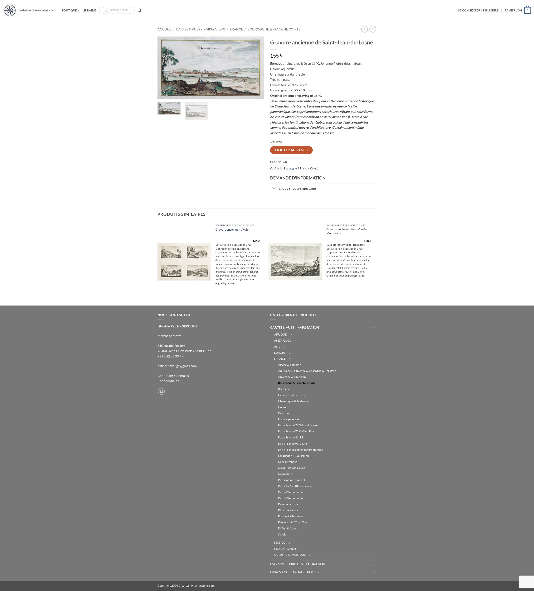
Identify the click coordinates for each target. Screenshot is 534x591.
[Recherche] (139, 10)
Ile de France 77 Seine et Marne (298, 425)
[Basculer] (274, 188)
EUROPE (280, 352)
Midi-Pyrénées (287, 461)
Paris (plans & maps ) (291, 480)
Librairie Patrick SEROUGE (177, 326)
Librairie (90, 10)
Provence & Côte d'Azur (293, 522)
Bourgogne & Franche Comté (273, 29)
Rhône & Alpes (287, 528)
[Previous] (165, 67)
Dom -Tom (284, 413)
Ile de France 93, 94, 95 (293, 443)
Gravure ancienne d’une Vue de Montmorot (346, 231)
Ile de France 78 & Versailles (296, 431)
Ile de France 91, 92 (290, 437)
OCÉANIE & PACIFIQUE (290, 554)
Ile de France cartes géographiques (300, 449)
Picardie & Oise (288, 510)
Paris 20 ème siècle (290, 498)
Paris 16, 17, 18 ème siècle (295, 486)
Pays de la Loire (288, 504)
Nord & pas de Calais (291, 468)
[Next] (256, 67)
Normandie (285, 474)
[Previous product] (372, 29)
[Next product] (364, 29)
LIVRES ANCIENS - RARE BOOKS (294, 572)
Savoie (282, 534)
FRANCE (236, 29)
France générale (288, 419)
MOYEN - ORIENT (286, 548)
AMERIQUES (282, 340)
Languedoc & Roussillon (293, 455)
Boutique (69, 10)
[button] (117, 10)
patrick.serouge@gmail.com (177, 366)
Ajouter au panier (291, 150)
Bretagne (284, 389)
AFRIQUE (280, 334)
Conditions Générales (173, 376)
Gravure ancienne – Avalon (232, 229)
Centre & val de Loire (291, 395)
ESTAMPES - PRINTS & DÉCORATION (297, 564)
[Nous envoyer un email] (161, 391)
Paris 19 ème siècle (290, 492)
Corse (282, 407)
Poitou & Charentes (291, 516)
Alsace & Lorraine (289, 364)
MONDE (279, 542)
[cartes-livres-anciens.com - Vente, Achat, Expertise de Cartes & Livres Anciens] (29, 10)
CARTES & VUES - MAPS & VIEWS (200, 29)
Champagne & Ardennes (293, 401)
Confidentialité (168, 381)
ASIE (277, 346)
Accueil (164, 29)
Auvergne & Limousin (292, 377)
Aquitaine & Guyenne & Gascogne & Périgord (307, 371)
